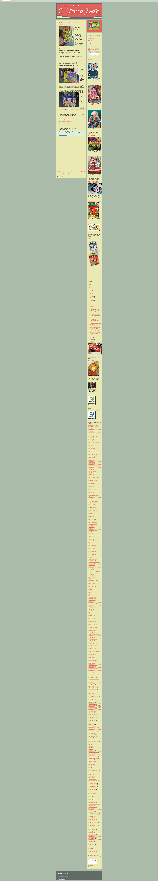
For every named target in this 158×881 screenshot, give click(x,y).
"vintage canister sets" (93, 793)
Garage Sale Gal (92, 511)
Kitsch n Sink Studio (92, 545)
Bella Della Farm (92, 463)
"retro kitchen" (91, 759)
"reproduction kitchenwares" (94, 741)
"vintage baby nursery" (93, 786)
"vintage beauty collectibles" (94, 787)
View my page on (93, 46)
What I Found (91, 671)
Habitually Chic (91, 516)
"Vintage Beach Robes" (93, 704)
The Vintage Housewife (93, 643)
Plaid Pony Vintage (92, 589)
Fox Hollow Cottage (92, 507)
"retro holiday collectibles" (93, 752)
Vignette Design (91, 657)
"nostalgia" (91, 730)
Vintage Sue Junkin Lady (93, 668)
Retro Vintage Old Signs (93, 603)
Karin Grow (91, 542)
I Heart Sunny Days (92, 519)
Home (71, 171)
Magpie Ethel (91, 557)
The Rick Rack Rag (92, 640)
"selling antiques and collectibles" (95, 770)
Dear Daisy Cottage (92, 489)
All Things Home (92, 445)
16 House (90, 428)
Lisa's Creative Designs (93, 551)
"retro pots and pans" (92, 761)
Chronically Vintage (92, 475)
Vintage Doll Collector (93, 660)
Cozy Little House (92, 481)
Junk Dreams (91, 534)
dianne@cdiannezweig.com (68, 121)
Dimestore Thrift (92, 492)
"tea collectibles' (92, 777)
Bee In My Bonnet (92, 462)
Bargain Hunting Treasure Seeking (95, 459)
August (91, 302)
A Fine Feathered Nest (93, 436)
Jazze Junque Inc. (92, 533)
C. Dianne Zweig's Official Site (94, 35)
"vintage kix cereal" (92, 819)
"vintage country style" (93, 801)
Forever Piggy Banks (92, 504)
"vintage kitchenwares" (93, 817)
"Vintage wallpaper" (92, 708)
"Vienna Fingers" (92, 702)
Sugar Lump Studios (92, 618)
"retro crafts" (91, 749)
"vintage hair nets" (92, 805)
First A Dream (91, 499)
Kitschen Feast (91, 546)
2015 (90, 286)
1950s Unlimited (92, 430)
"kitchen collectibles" (92, 717)
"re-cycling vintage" (92, 734)
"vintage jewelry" (92, 811)
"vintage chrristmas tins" (93, 798)
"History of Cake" (92, 683)
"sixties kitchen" (92, 774)
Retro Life (90, 601)
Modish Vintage (91, 568)
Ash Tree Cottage (92, 456)
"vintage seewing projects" (93, 835)
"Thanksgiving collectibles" (93, 696)
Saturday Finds (91, 609)
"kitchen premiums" (92, 720)
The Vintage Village (92, 645)
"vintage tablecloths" (92, 842)
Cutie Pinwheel (91, 486)
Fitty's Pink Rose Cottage (93, 501)
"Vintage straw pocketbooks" (94, 705)
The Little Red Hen (92, 637)
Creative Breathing (92, 483)
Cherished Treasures (92, 471)
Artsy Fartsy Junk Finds (93, 454)
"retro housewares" (92, 755)
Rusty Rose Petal (92, 607)
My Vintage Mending (92, 574)
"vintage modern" (92, 823)
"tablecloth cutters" (92, 776)
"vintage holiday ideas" (93, 807)
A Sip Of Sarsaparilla (92, 440)
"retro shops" (91, 765)
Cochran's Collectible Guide (94, 477)
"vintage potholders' (92, 829)
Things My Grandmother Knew (94, 646)
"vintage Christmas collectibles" (94, 780)
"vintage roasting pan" (93, 832)
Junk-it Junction (91, 539)
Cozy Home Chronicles (93, 480)
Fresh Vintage (91, 508)
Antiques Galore (92, 448)
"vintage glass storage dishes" (94, 804)
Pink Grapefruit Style (92, 586)
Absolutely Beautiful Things (94, 442)
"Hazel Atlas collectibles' (93, 677)
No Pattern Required (92, 577)
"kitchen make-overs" (92, 718)
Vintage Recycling (92, 663)
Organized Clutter (92, 583)
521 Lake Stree (91, 431)
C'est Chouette (91, 469)
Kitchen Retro (91, 543)
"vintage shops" (91, 838)
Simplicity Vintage (92, 613)
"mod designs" (91, 726)
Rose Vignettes (91, 604)
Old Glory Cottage (92, 578)
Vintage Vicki (91, 669)
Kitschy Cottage (92, 548)
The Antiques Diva (92, 629)
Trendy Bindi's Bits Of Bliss (94, 651)
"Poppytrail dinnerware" (93, 687)
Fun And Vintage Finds (93, 510)
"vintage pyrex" (91, 831)
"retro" (90, 768)
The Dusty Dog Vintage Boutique (95, 634)
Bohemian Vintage (92, 466)
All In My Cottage (92, 443)
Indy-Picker (91, 525)
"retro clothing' (91, 747)
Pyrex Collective (92, 594)
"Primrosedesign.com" (93, 689)
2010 (90, 293)
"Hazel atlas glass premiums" (94, 681)
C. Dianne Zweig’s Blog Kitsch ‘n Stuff (66, 119)
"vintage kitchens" (92, 816)
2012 (90, 290)
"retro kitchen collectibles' (93, 758)
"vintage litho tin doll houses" (94, 820)
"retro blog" (91, 746)
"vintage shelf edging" (93, 837)
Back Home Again (92, 457)
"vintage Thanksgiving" (93, 784)
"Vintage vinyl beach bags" (63, 135)
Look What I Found (92, 554)
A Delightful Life (91, 434)
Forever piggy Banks (92, 505)
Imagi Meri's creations (93, 524)
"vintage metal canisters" (93, 822)
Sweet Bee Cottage (92, 621)
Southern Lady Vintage (93, 616)
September (92, 300)
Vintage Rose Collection (93, 666)
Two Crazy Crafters (92, 654)
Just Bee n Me (91, 540)
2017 (90, 283)
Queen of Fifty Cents (92, 597)
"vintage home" (91, 810)
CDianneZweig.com (68, 123)
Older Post (83, 171)
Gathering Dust (91, 513)
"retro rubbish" (91, 764)
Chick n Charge (91, 474)
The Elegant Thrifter (92, 636)
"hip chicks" (91, 715)
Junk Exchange (91, 536)
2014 (90, 287)
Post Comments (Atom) (66, 173)
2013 (90, 289)
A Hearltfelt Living (92, 437)
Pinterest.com (91, 38)
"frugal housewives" (92, 714)
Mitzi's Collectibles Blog (93, 563)
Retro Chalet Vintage (92, 600)
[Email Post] (74, 131)
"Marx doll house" (92, 684)
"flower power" (64, 132)
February (91, 339)
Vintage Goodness (92, 662)
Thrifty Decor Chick (92, 648)
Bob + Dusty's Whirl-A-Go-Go (94, 465)
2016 (90, 284)
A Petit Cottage (91, 439)
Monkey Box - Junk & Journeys (94, 571)
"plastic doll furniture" (92, 731)
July (91, 303)
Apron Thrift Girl (91, 451)
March (91, 337)
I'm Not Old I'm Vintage (93, 522)
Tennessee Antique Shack (93, 627)
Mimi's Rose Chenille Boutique (94, 562)
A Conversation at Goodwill (93, 433)
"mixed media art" (92, 724)
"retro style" (91, 767)
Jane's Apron (91, 531)
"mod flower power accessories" (73, 132)
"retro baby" (91, 744)
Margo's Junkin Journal (93, 559)
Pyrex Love (91, 595)
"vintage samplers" (92, 834)
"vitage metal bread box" (93, 851)
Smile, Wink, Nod (92, 615)
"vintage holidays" (92, 808)
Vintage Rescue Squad (93, 665)
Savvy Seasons (91, 610)
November (92, 297)
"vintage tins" (91, 848)
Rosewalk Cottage (92, 606)
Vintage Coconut (92, 659)
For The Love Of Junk (93, 502)
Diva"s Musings (91, 494)
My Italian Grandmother (93, 572)
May (91, 306)
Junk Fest (90, 537)
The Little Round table (93, 639)
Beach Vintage (91, 460)
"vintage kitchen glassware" (94, 814)
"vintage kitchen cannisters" (94, 813)
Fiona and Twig (91, 498)
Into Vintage (91, 528)
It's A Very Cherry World (93, 530)
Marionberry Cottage (92, 560)
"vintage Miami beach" (93, 783)
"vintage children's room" (93, 796)
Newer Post (59, 171)
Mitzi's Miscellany (92, 565)
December (92, 296)
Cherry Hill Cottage (92, 472)
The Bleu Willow (92, 630)
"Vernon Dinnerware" (92, 701)
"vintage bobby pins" (92, 789)
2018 (90, 281)
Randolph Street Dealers (93, 598)
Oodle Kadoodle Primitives (93, 580)
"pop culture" (91, 733)
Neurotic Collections (92, 575)
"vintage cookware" (92, 779)
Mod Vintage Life (92, 566)
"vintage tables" (91, 844)
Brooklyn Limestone (92, 468)
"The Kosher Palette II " (93, 699)
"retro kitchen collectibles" (93, 756)
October (91, 299)
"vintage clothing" (92, 799)
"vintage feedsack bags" (93, 802)
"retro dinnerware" (92, 750)
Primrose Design (92, 592)
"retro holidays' (91, 753)
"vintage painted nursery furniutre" (95, 825)
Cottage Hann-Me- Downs (93, 478)
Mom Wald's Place (92, 569)
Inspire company (92, 527)
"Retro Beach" (91, 693)
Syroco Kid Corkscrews (93, 624)
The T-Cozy (91, 642)
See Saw (90, 612)
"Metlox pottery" (92, 686)
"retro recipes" (91, 762)
